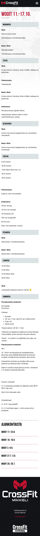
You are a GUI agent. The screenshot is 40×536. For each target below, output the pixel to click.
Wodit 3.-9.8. (7, 447)
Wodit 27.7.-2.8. (8, 455)
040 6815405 (20, 517)
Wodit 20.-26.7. (8, 463)
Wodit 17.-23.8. (8, 431)
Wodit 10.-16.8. (8, 439)
